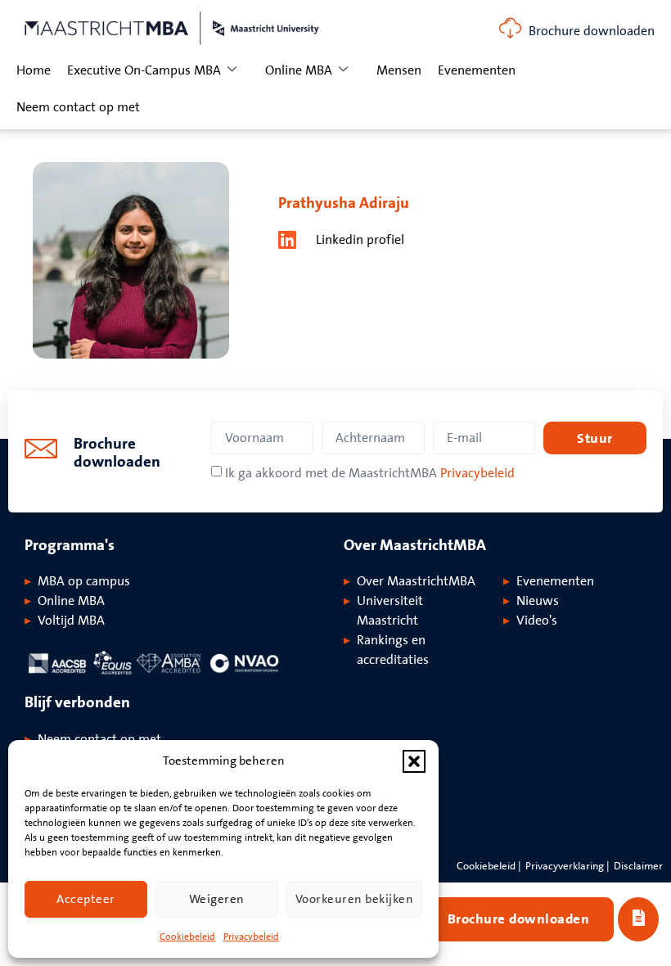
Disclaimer (638, 866)
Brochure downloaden (592, 31)
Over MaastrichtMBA (416, 581)
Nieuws (537, 601)
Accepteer (85, 899)
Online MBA (298, 70)
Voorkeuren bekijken (354, 899)
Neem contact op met (78, 107)
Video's (536, 620)
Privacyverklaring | (567, 866)
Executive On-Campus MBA (144, 70)
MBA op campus (84, 581)
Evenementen (477, 70)
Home (33, 70)
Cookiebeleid (187, 937)
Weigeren (217, 899)
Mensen (398, 70)
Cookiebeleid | (489, 866)
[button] (414, 761)
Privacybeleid (251, 937)
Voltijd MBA (71, 620)
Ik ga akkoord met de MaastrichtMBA (370, 473)
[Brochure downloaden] (510, 28)
